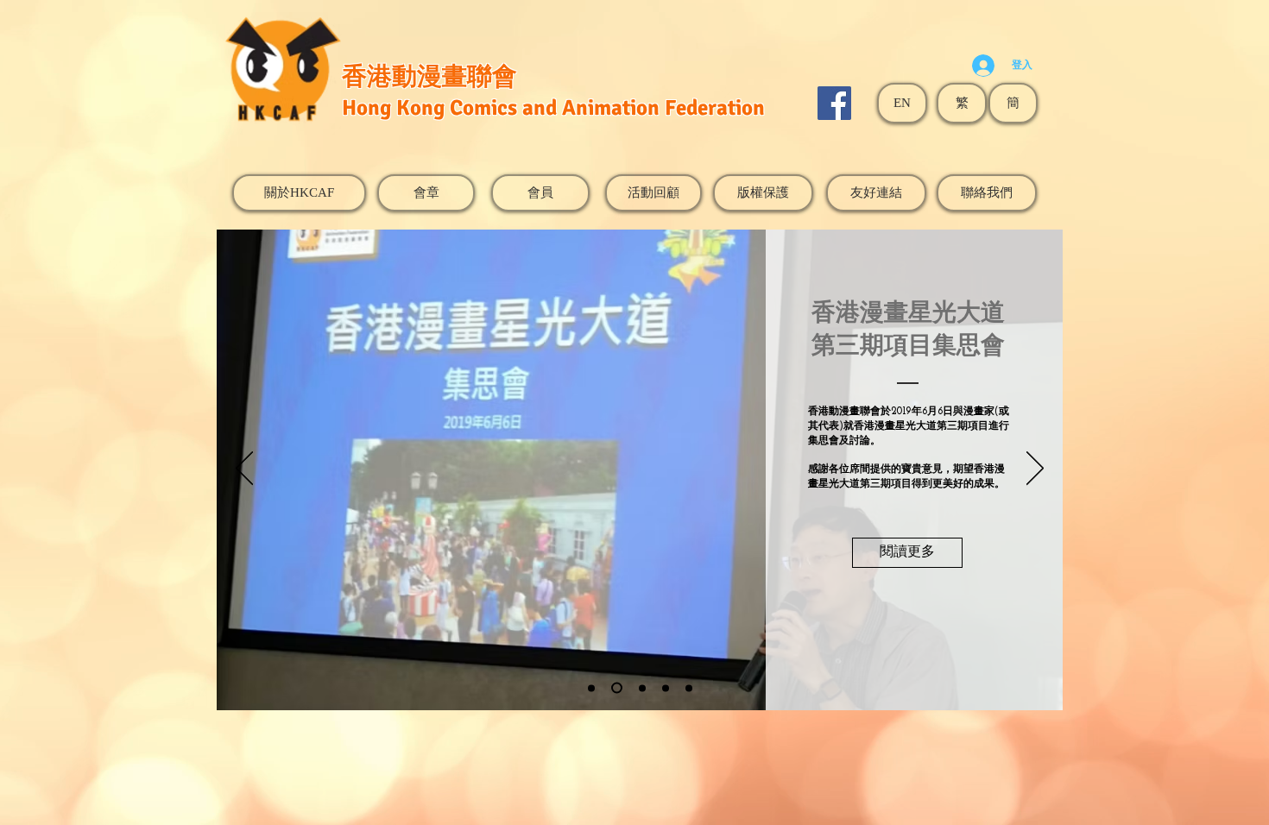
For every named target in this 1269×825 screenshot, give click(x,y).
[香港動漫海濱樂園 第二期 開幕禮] (642, 687)
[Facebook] (834, 103)
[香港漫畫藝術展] (688, 687)
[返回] (244, 469)
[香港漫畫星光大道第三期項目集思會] (616, 688)
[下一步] (1035, 469)
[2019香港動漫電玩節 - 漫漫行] (591, 687)
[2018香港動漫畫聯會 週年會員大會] (665, 687)
